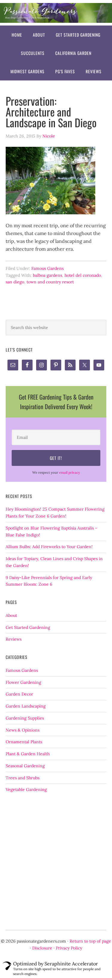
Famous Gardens (47, 268)
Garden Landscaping (26, 706)
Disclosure (42, 948)
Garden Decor (19, 694)
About (11, 615)
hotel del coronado (83, 275)
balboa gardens (47, 275)
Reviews (14, 639)
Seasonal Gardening (25, 765)
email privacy (69, 472)
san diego (15, 282)
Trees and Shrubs (22, 777)
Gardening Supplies (25, 718)
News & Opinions (22, 730)
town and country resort (50, 282)
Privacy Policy (69, 948)
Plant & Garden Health (28, 753)
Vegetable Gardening (26, 789)
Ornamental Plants (24, 741)
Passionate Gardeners (56, 13)
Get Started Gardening (28, 627)
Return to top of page (90, 941)
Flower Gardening (23, 682)
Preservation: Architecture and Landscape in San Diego (51, 111)
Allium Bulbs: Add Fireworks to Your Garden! (49, 546)
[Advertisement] (56, 861)
